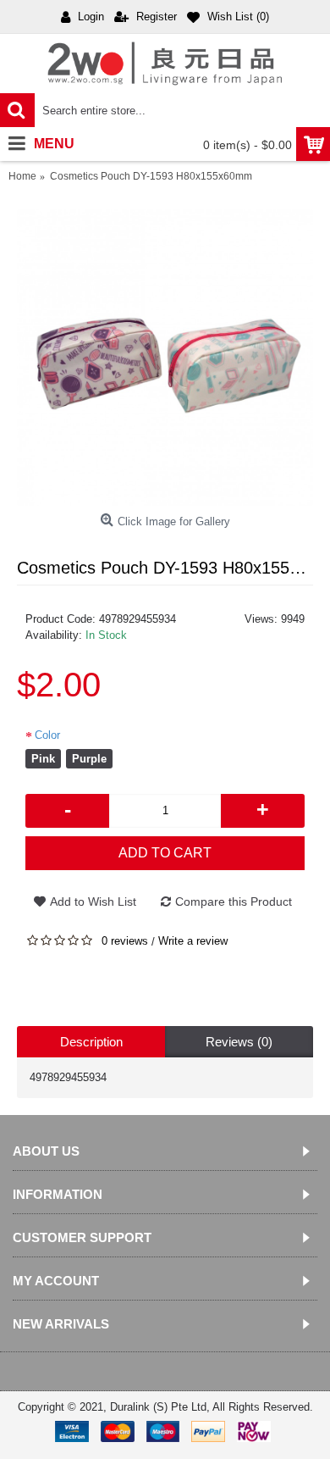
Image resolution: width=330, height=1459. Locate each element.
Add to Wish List (93, 901)
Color (47, 735)
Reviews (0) (239, 1042)
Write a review (193, 941)
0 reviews (125, 941)
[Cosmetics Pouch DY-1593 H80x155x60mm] (165, 357)
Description (91, 1042)
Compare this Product (233, 901)
